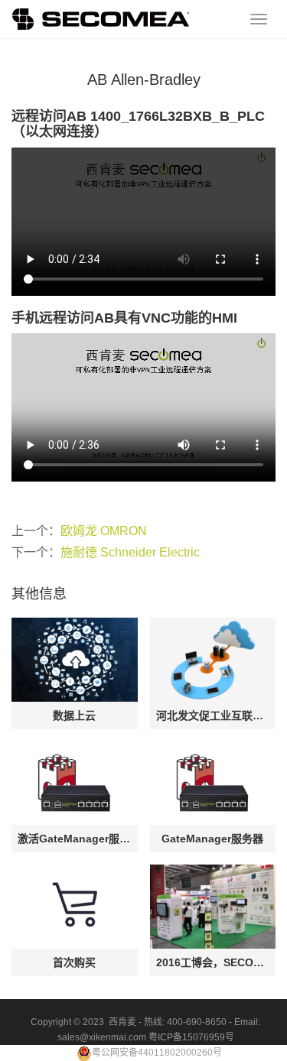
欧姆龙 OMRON (103, 530)
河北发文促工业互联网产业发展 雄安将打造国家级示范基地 (213, 715)
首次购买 (74, 962)
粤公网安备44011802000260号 (157, 1052)
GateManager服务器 (212, 838)
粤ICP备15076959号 (191, 1037)
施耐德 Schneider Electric (130, 552)
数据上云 (74, 715)
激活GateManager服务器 (75, 838)
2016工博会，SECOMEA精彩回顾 (213, 962)
